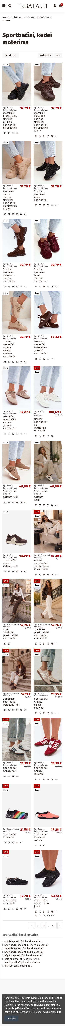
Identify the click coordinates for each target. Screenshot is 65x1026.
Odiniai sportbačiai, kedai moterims (23, 941)
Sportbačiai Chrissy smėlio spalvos (40, 703)
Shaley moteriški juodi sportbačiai (40, 195)
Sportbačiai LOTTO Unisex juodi (41, 903)
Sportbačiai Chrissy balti (10, 769)
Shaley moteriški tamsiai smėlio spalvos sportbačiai (9, 349)
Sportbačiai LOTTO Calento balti (40, 495)
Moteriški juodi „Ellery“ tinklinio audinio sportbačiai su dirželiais (10, 120)
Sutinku (12, 1018)
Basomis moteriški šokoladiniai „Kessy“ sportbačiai (41, 347)
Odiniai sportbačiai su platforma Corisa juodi (42, 565)
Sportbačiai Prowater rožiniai (40, 837)
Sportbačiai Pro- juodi (9, 902)
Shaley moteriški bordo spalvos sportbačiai (40, 275)
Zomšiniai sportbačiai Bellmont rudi (11, 701)
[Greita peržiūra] (28, 73)
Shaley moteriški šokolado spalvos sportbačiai (9, 275)
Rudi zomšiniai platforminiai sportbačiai (10, 634)
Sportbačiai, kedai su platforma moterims (26, 945)
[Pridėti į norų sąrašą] (28, 67)
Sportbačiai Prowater (9, 836)
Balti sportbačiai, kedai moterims (22, 959)
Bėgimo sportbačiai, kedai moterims (23, 955)
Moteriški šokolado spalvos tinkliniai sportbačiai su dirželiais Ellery (41, 121)
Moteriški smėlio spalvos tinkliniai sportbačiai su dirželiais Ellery (10, 200)
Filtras (12, 55)
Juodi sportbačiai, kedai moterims (22, 962)
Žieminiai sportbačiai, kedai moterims (24, 948)
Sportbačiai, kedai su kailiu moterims (24, 952)
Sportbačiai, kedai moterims (20, 934)
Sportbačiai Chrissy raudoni (40, 770)
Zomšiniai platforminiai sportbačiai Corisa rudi (41, 634)
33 (53, 925)
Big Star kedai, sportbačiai (18, 965)
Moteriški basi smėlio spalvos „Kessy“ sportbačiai (9, 422)
